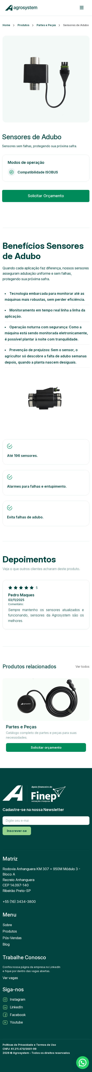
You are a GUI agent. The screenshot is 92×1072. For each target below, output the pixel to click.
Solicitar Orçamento (46, 196)
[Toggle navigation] (81, 8)
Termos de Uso (46, 1044)
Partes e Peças (46, 25)
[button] (82, 1062)
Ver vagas (10, 978)
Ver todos (82, 666)
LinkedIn (16, 1007)
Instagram (17, 999)
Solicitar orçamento (46, 747)
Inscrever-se (17, 831)
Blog (6, 944)
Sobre (7, 925)
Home (6, 25)
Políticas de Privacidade (18, 1044)
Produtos (23, 25)
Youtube (16, 1022)
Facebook (18, 1015)
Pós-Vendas (12, 938)
